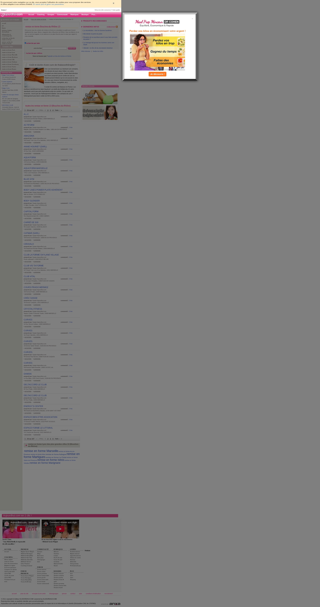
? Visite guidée (115, 10)
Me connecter (106, 10)
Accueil (31, 15)
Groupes (51, 15)
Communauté (62, 15)
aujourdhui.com (12, 14)
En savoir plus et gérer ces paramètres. (48, 4)
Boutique (85, 15)
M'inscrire (98, 10)
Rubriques (74, 15)
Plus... (94, 15)
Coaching (40, 15)
